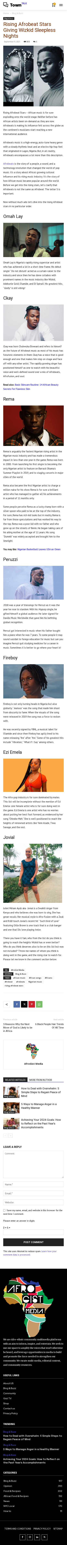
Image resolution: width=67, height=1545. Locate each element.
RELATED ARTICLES (15, 1080)
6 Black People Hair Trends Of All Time (49, 1026)
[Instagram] (30, 1537)
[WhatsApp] (39, 1004)
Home (6, 13)
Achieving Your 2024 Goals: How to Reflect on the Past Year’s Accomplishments (41, 1123)
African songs (35, 978)
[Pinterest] (31, 1004)
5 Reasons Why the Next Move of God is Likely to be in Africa (17, 1028)
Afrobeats (8, 163)
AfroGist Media (17, 970)
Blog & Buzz (17, 13)
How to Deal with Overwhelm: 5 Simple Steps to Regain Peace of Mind (41, 1092)
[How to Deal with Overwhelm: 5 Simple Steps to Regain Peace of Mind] (11, 1092)
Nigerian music (35, 981)
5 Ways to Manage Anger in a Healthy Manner (31, 1449)
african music (19, 978)
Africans (48, 978)
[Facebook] (16, 1004)
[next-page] (10, 1136)
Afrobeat (9, 981)
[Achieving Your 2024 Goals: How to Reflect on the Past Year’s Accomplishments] (11, 1123)
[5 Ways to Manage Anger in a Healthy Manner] (11, 1108)
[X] (24, 1004)
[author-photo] (33, 1059)
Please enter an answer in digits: (19, 1220)
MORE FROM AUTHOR (40, 1080)
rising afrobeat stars (14, 985)
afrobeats (20, 981)
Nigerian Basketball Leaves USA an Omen (39, 549)
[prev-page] (5, 1136)
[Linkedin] (37, 1537)
